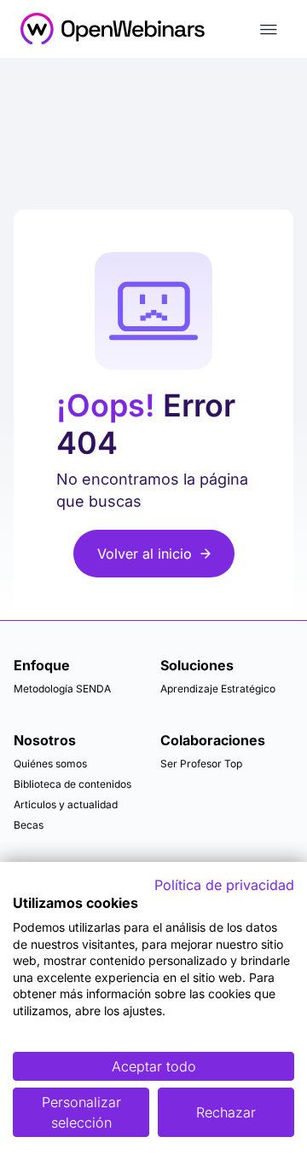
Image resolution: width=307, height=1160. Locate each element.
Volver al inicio (144, 553)
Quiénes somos (50, 763)
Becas (28, 824)
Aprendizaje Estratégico (217, 688)
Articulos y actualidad (66, 804)
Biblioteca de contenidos (72, 784)
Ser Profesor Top (201, 763)
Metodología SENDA (62, 688)
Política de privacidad (224, 884)
